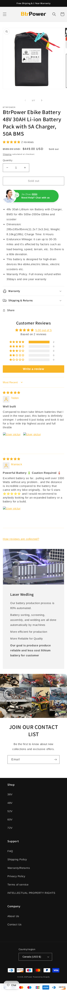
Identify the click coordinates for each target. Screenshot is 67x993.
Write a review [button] (33, 368)
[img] (11, 392)
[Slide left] (25, 100)
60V (9, 819)
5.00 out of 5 (43, 330)
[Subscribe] (55, 759)
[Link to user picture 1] (12, 441)
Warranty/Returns (18, 867)
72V (9, 827)
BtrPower (28, 977)
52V (9, 811)
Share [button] (11, 310)
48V (9, 802)
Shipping (7, 154)
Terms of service (18, 884)
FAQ (10, 851)
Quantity (7, 160)
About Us (13, 916)
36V (9, 794)
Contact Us (14, 924)
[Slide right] (42, 100)
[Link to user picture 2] (32, 441)
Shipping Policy (17, 859)
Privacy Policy (16, 876)
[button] (5, 14)
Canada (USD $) (32, 956)
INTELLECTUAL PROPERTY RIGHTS (31, 892)
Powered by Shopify (41, 977)
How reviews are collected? (21, 538)
